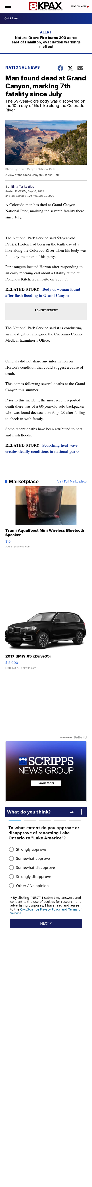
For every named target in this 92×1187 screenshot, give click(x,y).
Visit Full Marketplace (72, 481)
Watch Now (79, 6)
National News (22, 67)
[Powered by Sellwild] (80, 737)
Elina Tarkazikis (22, 186)
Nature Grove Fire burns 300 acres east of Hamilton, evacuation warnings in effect (46, 42)
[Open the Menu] (7, 6)
